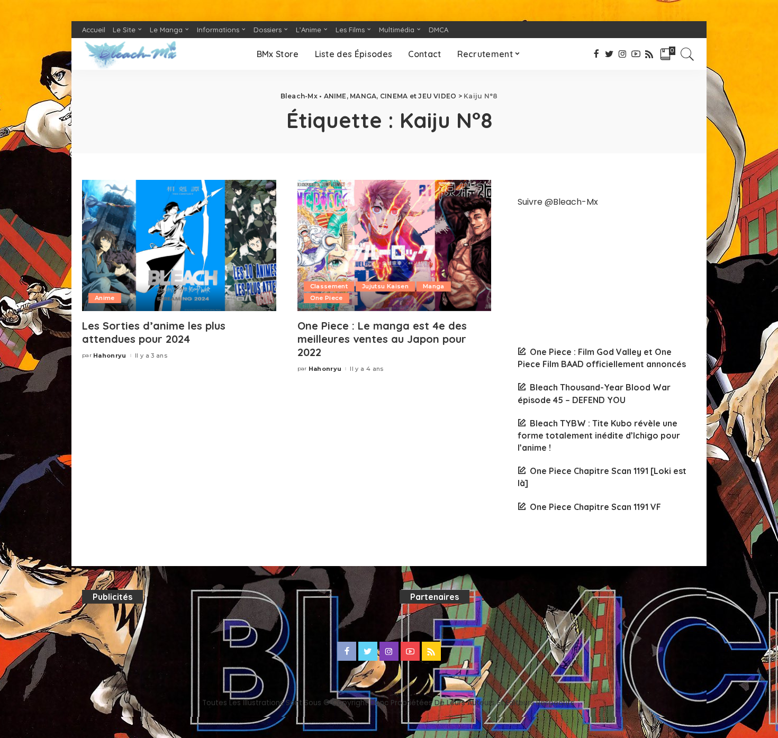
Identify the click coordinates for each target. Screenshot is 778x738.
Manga (434, 286)
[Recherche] (687, 54)
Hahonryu (109, 356)
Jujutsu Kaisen (385, 286)
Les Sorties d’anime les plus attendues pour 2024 (153, 332)
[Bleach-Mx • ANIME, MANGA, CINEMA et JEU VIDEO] (130, 54)
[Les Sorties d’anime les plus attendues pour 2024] (179, 245)
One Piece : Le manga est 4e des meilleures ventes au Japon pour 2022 (382, 339)
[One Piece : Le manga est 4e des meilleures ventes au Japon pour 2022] (394, 245)
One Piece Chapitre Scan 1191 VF (595, 507)
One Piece (326, 298)
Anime (105, 298)
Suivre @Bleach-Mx (558, 202)
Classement (329, 286)
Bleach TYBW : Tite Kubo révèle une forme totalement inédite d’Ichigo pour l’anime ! (599, 435)
